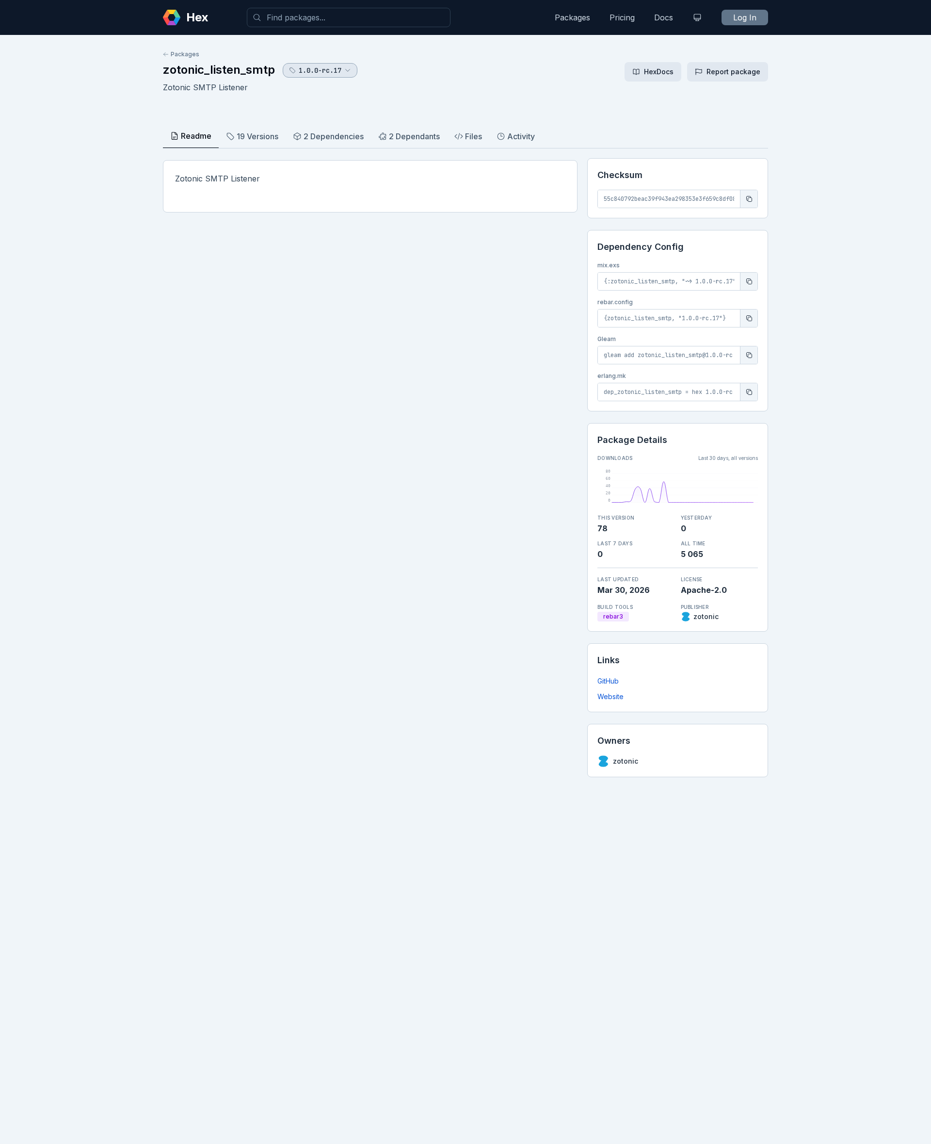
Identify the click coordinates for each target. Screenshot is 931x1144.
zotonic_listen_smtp (219, 70)
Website (610, 696)
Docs (663, 17)
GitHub (608, 681)
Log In (744, 17)
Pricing (622, 17)
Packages (572, 17)
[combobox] (348, 17)
